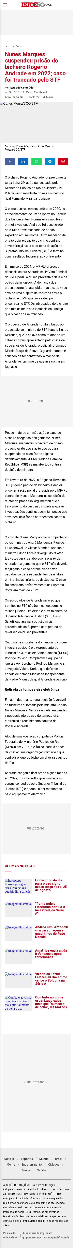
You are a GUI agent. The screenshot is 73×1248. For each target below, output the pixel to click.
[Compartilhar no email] (63, 161)
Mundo (44, 1158)
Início (8, 46)
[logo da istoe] (36, 5)
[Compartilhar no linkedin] (23, 161)
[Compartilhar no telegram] (50, 161)
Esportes (27, 1158)
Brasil (19, 46)
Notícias (9, 1158)
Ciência (26, 1170)
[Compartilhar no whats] (36, 161)
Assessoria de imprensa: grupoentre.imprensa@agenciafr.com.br (46, 1235)
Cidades (53, 1164)
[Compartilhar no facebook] (10, 161)
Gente (11, 1164)
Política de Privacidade (10, 1235)
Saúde (41, 1170)
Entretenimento (32, 1164)
